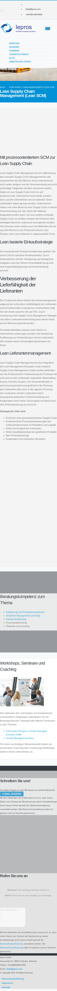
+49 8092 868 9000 (33, 14)
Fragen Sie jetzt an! (15, 545)
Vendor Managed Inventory (20, 738)
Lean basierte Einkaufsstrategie (23, 141)
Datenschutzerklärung (40, 805)
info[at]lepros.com (33, 9)
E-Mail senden (11, 794)
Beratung (14, 43)
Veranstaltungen (18, 54)
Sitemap (6, 987)
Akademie (14, 47)
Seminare (14, 51)
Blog (12, 58)
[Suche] (2, 10)
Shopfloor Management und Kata (23, 615)
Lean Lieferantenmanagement (22, 145)
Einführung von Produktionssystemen (25, 612)
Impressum (7, 983)
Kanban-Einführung (16, 619)
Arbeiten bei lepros (20, 62)
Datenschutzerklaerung (11, 944)
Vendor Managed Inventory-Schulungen (25, 470)
